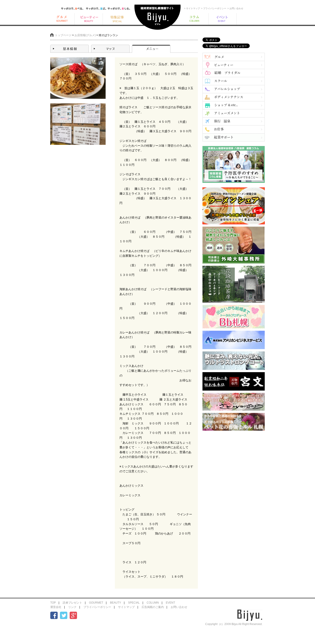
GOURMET (96, 602)
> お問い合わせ (235, 8)
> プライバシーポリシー (213, 8)
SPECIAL (134, 602)
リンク (72, 607)
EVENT (170, 602)
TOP (53, 602)
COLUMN (153, 602)
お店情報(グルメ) (85, 35)
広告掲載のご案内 (153, 607)
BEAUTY (115, 602)
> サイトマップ (192, 8)
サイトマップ (126, 607)
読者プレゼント (72, 602)
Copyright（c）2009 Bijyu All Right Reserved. (233, 624)
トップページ (63, 35)
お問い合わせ (179, 607)
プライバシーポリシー (97, 607)
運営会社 (55, 607)
